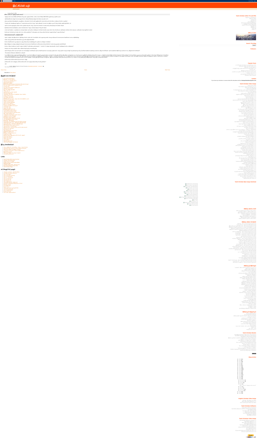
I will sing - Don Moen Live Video (249, 400)
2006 (240, 393)
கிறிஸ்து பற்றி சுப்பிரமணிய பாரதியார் (249, 278)
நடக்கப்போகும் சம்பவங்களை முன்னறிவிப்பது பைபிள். (246, 65)
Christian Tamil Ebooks (193, 185)
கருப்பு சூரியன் (6, 139)
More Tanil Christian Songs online (11, 165)
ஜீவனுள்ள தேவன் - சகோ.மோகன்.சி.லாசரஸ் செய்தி (246, 245)
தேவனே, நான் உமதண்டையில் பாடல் (249, 150)
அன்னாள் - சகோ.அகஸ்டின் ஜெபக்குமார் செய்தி (246, 223)
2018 (240, 365)
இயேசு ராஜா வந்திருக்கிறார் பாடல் (249, 104)
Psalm (196, 199)
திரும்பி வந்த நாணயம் (8, 137)
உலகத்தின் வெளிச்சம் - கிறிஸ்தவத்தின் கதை (247, 211)
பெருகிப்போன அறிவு (8, 134)
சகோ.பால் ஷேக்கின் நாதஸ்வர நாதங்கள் (248, 140)
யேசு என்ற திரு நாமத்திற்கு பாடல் (249, 170)
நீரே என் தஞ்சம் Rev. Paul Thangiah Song (247, 157)
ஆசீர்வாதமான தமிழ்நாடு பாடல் (250, 95)
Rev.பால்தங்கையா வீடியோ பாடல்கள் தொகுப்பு (247, 91)
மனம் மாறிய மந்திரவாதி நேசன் (10, 192)
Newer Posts (3, 69)
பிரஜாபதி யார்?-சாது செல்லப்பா (250, 254)
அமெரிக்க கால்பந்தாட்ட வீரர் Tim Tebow (11, 171)
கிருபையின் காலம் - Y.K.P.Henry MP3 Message (13, 123)
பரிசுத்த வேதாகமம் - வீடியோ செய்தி (249, 253)
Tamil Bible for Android (251, 414)
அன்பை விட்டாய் (7, 90)
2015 (240, 369)
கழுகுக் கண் (253, 327)
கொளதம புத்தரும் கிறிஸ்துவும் (250, 286)
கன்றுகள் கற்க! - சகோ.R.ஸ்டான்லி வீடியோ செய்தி (246, 237)
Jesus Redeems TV (252, 21)
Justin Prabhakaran (193, 194)
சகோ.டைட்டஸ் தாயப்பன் (8, 177)
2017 (240, 367)
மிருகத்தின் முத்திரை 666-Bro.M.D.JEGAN (247, 257)
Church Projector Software (250, 411)
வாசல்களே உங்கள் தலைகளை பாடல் (249, 177)
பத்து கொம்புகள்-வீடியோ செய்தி (10, 111)
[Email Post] (43, 66)
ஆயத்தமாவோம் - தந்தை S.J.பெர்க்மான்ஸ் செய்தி (246, 224)
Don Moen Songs (194, 189)
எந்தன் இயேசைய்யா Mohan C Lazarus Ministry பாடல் (245, 121)
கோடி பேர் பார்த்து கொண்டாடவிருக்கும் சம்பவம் (13, 85)
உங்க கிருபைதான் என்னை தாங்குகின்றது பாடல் (247, 109)
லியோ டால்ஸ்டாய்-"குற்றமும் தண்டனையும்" (13, 14)
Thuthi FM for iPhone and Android (249, 407)
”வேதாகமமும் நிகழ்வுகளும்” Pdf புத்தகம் (248, 350)
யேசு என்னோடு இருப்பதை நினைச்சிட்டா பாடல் (247, 169)
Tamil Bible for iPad (252, 409)
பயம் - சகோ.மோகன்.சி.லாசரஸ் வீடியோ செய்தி (247, 252)
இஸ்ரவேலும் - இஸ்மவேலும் (9, 120)
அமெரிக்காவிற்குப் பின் (8, 93)
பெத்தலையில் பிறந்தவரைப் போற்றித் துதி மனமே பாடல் (245, 430)
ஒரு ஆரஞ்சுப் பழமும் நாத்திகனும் (249, 322)
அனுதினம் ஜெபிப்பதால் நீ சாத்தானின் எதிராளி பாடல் (246, 94)
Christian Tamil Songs (193, 187)
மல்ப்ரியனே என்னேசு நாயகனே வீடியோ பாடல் (247, 66)
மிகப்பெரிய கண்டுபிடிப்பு (251, 320)
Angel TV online (252, 18)
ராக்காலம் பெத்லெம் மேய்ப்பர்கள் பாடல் (248, 431)
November (242, 381)
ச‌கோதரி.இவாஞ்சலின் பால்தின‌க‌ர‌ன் (11, 182)
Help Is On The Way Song (250, 87)
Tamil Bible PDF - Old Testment (249, 413)
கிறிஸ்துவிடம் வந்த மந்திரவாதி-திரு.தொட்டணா (247, 239)
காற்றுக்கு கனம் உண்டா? (251, 72)
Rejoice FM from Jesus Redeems (249, 25)
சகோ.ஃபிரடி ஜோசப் (7, 174)
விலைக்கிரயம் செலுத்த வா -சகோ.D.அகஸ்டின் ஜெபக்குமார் (244, 262)
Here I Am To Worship (251, 88)
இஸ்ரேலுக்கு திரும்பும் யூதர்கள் (9, 117)
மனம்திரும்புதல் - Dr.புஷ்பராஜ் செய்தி (249, 255)
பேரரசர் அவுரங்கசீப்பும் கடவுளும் (250, 298)
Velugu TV (254, 29)
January (242, 390)
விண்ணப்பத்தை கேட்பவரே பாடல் (250, 178)
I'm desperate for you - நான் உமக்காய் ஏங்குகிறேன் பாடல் (244, 89)
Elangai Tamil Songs (193, 190)
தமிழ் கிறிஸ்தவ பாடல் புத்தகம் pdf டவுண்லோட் (247, 340)
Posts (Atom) (13, 72)
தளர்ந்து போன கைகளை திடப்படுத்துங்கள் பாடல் (246, 144)
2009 (240, 377)
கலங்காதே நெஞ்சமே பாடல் (251, 135)
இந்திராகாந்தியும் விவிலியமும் (250, 269)
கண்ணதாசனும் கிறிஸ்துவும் (250, 274)
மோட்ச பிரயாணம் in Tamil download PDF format (246, 342)
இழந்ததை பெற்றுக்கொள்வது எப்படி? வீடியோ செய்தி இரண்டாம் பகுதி (242, 227)
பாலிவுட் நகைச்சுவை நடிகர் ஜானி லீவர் (11, 187)
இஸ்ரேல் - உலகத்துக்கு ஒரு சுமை (10, 132)
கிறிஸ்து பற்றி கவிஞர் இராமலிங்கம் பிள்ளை (248, 277)
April (241, 386)
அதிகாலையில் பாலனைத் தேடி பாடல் (249, 425)
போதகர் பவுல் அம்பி (7, 191)
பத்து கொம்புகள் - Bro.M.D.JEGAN (249, 250)
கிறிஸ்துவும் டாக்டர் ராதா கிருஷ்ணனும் (248, 283)
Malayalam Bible (7, 163)
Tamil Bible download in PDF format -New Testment (245, 334)
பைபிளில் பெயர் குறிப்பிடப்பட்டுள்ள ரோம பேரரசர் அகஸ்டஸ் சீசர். (244, 71)
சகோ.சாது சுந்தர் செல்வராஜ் (9, 175)
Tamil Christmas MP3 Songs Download (248, 424)
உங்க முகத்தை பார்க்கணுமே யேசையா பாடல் (247, 110)
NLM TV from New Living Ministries (248, 22)
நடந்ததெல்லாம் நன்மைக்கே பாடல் (249, 153)
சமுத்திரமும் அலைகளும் (8, 96)
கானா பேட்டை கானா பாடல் (251, 137)
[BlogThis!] (11, 66)
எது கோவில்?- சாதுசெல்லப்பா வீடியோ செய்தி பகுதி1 (246, 235)
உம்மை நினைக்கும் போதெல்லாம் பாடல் (248, 113)
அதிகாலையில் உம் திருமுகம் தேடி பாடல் (248, 93)
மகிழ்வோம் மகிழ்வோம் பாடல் (250, 164)
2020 (240, 363)
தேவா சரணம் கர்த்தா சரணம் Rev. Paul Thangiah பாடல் (245, 151)
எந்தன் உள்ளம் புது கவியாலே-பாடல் (249, 122)
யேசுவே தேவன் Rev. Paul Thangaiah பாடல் (247, 173)
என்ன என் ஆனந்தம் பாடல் (251, 128)
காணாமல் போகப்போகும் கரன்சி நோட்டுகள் (12, 112)
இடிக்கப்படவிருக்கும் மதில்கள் (9, 104)
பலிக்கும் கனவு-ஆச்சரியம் (9, 128)
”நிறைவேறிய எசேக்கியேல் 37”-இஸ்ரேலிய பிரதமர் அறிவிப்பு (15, 94)
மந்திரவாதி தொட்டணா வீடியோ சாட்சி (248, 301)
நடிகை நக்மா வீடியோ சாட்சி (250, 296)
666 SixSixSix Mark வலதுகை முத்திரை (11, 124)
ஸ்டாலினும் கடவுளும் (252, 307)
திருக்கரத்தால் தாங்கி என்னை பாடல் (249, 146)
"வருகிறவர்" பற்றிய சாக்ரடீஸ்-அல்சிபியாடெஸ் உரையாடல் (245, 267)
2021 (240, 361)
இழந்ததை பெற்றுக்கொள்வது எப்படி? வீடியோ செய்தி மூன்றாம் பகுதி (243, 229)
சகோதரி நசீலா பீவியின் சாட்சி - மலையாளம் (247, 287)
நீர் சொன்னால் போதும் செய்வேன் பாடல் (248, 159)
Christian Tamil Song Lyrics (9, 160)
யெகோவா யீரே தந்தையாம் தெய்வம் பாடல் (248, 168)
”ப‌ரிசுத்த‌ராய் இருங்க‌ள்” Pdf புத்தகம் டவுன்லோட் (247, 348)
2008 (240, 378)
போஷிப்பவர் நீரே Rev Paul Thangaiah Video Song (246, 161)
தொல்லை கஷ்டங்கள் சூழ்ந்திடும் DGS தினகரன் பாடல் (245, 152)
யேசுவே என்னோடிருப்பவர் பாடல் (250, 172)
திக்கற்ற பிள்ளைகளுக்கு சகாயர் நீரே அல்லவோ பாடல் (246, 145)
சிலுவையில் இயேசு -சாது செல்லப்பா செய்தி (247, 242)
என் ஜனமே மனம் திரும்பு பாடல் (250, 127)
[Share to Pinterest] (15, 66)
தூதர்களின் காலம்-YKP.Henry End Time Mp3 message (15, 121)
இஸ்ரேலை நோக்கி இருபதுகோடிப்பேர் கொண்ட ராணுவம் (14, 135)
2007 (240, 391)
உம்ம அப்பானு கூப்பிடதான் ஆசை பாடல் (248, 112)
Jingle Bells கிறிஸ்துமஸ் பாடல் (250, 421)
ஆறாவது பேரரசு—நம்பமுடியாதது (10, 126)
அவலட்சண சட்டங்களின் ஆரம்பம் (10, 80)
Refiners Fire (195, 201)
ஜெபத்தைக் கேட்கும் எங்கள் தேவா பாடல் (248, 143)
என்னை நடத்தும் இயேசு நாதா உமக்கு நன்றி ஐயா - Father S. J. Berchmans (241, 129)
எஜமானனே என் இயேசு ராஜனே (250, 118)
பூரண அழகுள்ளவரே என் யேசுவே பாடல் (248, 160)
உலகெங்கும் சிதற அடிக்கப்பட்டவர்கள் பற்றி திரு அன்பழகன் (15, 148)
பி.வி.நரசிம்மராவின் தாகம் (9, 154)
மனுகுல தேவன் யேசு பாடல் (251, 165)
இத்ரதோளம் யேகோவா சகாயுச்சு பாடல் (248, 70)
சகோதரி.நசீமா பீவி (7, 179)
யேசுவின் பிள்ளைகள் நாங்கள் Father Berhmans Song (245, 171)
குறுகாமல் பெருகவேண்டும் (9, 100)
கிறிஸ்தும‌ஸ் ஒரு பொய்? (8, 88)
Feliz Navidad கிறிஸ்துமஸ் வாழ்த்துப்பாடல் (248, 420)
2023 (240, 359)
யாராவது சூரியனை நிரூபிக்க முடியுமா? (248, 319)
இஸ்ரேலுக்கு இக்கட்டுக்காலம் (9, 109)
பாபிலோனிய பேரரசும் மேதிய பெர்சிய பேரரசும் (12, 114)
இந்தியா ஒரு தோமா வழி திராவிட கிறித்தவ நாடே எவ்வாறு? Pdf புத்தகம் (242, 337)
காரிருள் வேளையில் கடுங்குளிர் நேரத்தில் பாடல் (247, 427)
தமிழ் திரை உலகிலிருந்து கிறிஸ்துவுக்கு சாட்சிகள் (13, 183)
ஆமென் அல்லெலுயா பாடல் (251, 97)
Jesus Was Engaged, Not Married (11, 142)
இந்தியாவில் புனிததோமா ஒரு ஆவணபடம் (248, 216)
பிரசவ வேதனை (253, 324)
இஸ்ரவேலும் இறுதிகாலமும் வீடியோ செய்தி (247, 230)
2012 (240, 373)
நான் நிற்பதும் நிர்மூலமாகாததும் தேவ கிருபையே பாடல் (245, 155)
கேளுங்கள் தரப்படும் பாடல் (251, 139)
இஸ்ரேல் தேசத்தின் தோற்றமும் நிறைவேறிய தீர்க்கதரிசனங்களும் (16, 84)
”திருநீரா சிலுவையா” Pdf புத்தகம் (249, 344)
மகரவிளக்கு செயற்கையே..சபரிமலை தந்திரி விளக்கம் (14, 150)
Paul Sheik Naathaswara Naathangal (190, 197)
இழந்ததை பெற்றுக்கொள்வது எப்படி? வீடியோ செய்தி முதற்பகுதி (243, 228)
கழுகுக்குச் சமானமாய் (251, 316)
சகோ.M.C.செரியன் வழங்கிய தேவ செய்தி (247, 240)
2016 (240, 368)
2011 (240, 374)
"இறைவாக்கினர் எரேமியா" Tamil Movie (248, 217)
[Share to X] (12, 66)
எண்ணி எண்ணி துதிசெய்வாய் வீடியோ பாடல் (247, 119)
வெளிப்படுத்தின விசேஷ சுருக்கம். (10, 110)
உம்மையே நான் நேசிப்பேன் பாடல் (250, 114)
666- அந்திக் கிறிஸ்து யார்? (9, 113)
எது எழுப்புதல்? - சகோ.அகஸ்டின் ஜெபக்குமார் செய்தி (245, 232)
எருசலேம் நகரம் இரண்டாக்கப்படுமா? (11, 105)
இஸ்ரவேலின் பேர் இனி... (8, 82)
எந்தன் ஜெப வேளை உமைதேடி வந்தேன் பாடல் (247, 123)
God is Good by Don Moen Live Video (248, 402)
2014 (240, 370)
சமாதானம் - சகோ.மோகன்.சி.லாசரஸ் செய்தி (247, 241)
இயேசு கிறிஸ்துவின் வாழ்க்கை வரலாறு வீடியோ (247, 212)
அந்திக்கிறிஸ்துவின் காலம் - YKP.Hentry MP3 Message (15, 122)
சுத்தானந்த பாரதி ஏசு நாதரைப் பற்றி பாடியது (247, 292)
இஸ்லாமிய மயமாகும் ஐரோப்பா (9, 79)
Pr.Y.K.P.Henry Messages (192, 198)
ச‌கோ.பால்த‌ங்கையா (7, 181)
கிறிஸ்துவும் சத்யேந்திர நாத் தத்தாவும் (248, 282)
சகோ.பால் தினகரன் (7, 178)
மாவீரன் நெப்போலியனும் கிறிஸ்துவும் (249, 302)
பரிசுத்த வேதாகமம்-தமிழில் (9, 161)
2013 (240, 372)
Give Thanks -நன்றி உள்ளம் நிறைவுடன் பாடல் (247, 86)
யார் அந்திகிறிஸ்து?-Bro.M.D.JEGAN (248, 258)
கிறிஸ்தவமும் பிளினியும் (251, 275)
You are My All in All (252, 92)
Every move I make (252, 85)
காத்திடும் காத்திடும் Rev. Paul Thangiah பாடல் (246, 136)
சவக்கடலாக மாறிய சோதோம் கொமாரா (248, 323)
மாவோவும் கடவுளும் (252, 303)
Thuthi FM (254, 28)
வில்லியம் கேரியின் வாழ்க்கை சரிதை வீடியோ (247, 218)
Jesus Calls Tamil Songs (192, 193)
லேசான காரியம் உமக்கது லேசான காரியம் (248, 176)
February (242, 389)
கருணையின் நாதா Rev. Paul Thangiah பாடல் (247, 132)
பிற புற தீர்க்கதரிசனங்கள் (8, 97)
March (241, 388)
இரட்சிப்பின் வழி (21, 5)
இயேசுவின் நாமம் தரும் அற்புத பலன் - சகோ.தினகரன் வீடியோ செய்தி (242, 225)
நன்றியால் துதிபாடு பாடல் (251, 154)
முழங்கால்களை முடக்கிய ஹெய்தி (10, 92)
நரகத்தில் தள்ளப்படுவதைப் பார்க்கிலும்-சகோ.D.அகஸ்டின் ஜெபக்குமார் (242, 248)
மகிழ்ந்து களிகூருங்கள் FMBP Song (249, 163)
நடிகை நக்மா (6, 186)
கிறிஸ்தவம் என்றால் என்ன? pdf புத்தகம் (248, 338)
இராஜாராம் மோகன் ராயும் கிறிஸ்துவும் (249, 270)
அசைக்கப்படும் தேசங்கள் (9, 81)
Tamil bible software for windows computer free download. (244, 408)
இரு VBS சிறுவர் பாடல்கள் (251, 108)
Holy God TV (253, 20)
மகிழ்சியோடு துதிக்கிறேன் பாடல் (250, 162)
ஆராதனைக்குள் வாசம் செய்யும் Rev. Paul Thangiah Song (244, 100)
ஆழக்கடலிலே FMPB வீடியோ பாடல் (249, 101)
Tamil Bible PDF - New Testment (249, 410)
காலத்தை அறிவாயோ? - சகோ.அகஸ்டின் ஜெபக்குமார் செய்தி (244, 238)
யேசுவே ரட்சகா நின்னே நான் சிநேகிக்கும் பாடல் (247, 174)
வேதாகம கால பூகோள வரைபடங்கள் (249, 343)
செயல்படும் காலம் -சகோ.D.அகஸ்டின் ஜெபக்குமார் (246, 244)
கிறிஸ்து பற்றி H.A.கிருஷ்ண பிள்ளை (249, 276)
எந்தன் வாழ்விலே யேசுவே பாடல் (250, 125)
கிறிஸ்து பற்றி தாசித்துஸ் (251, 279)
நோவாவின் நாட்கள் (7, 129)
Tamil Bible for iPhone (251, 415)
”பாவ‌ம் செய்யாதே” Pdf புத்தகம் (250, 346)
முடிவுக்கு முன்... (7, 86)
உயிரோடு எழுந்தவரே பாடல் (251, 117)
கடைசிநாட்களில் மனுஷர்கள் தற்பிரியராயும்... (12, 87)
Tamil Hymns (195, 205)
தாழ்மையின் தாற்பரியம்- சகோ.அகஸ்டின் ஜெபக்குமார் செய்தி (244, 246)
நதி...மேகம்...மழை (252, 328)
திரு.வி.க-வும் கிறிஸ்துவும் (251, 294)
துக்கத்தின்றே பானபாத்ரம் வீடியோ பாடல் (248, 74)
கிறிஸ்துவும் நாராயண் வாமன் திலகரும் (248, 284)
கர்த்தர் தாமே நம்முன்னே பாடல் (250, 134)
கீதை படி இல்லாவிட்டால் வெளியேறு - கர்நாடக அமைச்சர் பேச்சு (16, 147)
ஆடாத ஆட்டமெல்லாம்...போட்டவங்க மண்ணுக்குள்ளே (246, 326)
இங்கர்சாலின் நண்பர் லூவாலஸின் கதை (248, 321)
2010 (240, 376)
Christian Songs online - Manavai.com (12, 164)
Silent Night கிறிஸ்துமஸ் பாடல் (250, 423)
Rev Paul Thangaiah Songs (192, 202)
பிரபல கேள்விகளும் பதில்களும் (250, 314)
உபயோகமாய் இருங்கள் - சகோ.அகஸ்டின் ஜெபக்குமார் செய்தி (244, 231)
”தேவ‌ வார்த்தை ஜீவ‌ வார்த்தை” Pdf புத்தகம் (247, 345)
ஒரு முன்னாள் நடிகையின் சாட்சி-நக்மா (248, 236)
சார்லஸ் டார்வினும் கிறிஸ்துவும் (250, 290)
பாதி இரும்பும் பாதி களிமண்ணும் (10, 115)
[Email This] (10, 66)
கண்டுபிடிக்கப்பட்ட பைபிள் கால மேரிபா (248, 318)
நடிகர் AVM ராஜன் (7, 185)
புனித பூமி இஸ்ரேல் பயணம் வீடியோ (249, 215)
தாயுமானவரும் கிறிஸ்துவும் (251, 293)
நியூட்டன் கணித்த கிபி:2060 (9, 89)
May (241, 384)
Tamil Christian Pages (8, 166)
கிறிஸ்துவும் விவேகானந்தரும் (250, 75)
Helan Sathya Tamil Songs (192, 191)
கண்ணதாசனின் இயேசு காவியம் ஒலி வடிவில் (247, 273)
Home (85, 69)
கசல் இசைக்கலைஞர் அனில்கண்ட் (10, 173)
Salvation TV (253, 26)
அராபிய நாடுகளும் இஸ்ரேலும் (9, 102)
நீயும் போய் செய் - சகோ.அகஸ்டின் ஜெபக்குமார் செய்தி (245, 249)
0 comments (40, 66)
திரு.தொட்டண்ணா (7, 184)
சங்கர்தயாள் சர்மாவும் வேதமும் (250, 289)
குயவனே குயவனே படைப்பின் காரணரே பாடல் (247, 138)
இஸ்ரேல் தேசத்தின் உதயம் (9, 131)
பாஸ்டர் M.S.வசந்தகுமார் (8, 189)
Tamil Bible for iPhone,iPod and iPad (248, 336)
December (242, 380)
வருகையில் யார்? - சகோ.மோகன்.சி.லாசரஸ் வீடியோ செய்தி (244, 261)
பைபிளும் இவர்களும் (252, 299)
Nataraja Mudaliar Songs (192, 195)
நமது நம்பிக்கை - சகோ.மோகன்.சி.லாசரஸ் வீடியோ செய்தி (244, 247)
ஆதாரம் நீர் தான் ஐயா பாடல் (250, 96)
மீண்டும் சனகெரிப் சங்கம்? (9, 101)
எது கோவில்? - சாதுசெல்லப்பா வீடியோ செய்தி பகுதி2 (245, 233)
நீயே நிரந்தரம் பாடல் (252, 156)
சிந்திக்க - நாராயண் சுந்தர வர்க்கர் (249, 291)
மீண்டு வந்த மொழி (7, 138)
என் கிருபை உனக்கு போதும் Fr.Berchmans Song (246, 126)
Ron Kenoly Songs (194, 203)
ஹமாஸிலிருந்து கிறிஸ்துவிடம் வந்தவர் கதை (247, 308)
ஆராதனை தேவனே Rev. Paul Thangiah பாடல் (247, 98)
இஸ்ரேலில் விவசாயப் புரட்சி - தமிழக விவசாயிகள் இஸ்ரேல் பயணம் (16, 98)
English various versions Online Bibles (12, 162)
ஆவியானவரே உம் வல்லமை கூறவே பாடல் (248, 102)
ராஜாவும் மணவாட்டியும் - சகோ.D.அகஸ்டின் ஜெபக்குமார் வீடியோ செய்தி (242, 259)
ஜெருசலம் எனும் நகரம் (8, 140)
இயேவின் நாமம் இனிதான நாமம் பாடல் (248, 106)
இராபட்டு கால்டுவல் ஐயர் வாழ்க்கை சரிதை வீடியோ (246, 210)
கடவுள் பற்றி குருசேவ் (252, 272)
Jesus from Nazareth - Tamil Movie (248, 213)
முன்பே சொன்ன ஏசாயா (8, 95)
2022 (240, 360)
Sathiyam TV (253, 27)
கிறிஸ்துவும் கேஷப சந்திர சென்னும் (249, 281)
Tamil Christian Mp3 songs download (11, 159)
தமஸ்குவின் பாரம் (7, 106)
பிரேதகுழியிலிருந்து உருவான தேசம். (10, 130)
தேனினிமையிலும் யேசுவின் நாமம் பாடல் (248, 148)
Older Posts (167, 69)
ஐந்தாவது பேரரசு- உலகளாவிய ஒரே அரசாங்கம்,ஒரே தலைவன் (15, 127)
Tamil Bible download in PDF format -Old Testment (245, 335)
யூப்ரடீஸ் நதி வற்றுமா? (8, 136)
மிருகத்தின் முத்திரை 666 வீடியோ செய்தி (12, 118)
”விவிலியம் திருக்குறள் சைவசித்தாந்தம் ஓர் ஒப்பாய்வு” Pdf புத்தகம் (243, 349)
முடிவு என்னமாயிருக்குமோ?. (9, 78)
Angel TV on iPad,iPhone (250, 17)
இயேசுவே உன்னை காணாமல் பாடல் (249, 105)
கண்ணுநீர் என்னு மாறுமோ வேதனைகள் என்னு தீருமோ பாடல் (244, 68)
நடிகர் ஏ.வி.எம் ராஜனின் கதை (250, 295)
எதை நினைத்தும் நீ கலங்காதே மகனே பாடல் (247, 120)
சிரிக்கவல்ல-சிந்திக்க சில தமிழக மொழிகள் (12, 152)
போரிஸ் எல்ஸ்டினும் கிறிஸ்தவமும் (250, 300)
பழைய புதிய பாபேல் (7, 107)
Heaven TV (253, 19)
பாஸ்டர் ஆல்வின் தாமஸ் (8, 190)
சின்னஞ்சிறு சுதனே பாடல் (251, 429)
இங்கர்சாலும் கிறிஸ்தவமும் (251, 268)
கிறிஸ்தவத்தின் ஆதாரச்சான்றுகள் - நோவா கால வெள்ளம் (245, 315)
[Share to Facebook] (13, 66)
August (241, 382)
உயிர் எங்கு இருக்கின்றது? (251, 313)
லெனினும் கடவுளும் (252, 306)
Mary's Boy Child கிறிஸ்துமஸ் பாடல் (249, 401)
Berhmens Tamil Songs (193, 183)
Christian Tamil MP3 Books (192, 186)
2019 (240, 364)
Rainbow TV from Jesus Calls (250, 24)
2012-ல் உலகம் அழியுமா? (8, 103)
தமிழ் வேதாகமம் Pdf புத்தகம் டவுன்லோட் (248, 341)
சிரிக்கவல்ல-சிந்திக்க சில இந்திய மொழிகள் (12, 149)
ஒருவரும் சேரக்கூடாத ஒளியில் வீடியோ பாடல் (247, 130)
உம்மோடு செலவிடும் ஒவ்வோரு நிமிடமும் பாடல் (247, 115)
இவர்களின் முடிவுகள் (8, 151)
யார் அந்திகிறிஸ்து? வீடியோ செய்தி (10, 119)
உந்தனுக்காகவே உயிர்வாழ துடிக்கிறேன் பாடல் (247, 111)
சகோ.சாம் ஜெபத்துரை (8, 176)
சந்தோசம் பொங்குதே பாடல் (250, 142)
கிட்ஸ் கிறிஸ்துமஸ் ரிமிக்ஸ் (251, 428)
